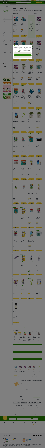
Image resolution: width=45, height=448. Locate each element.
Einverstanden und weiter (22, 55)
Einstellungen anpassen (22, 53)
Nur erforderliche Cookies (22, 57)
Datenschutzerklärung (17, 51)
